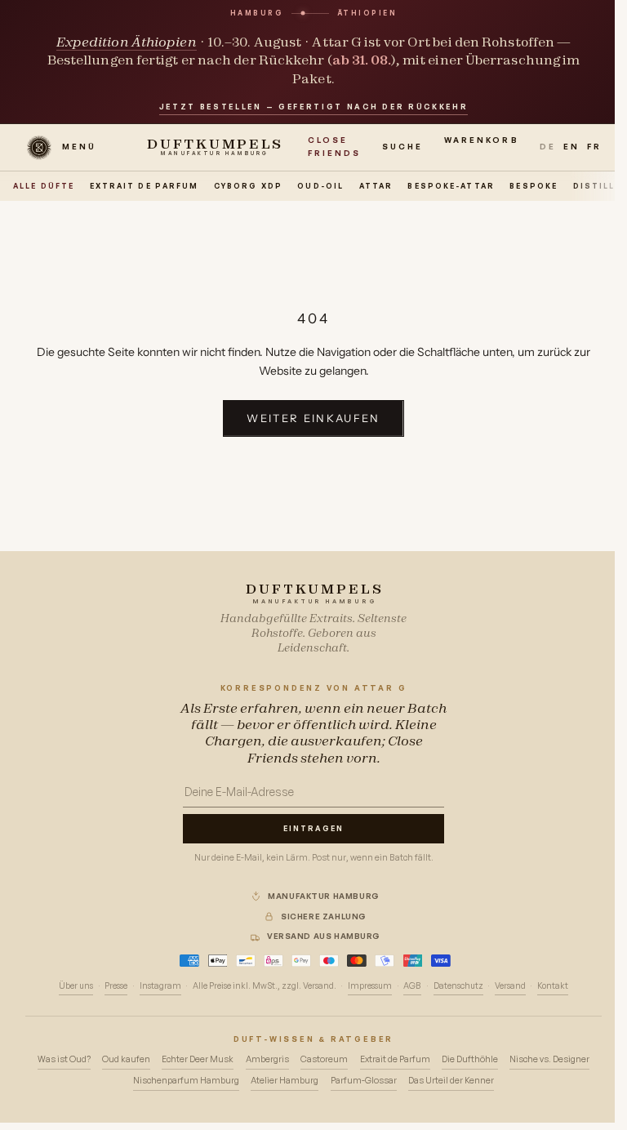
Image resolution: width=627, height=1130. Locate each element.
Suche (402, 146)
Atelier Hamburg (284, 1080)
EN (571, 146)
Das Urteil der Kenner (451, 1080)
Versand (510, 985)
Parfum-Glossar (364, 1080)
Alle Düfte (43, 185)
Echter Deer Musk (197, 1059)
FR (594, 146)
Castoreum (324, 1059)
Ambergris (267, 1059)
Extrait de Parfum (144, 185)
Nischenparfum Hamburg (186, 1080)
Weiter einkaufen (313, 418)
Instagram (160, 985)
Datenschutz (458, 985)
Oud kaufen (126, 1059)
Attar (376, 185)
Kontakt (552, 985)
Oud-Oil (320, 185)
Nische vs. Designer (549, 1059)
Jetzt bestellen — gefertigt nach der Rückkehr (314, 106)
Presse (115, 985)
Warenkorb (481, 145)
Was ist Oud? (64, 1059)
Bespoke (533, 185)
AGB (412, 985)
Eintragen (313, 828)
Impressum (370, 985)
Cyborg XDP (248, 185)
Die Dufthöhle (470, 1059)
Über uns (76, 985)
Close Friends (335, 146)
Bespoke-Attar (450, 185)
